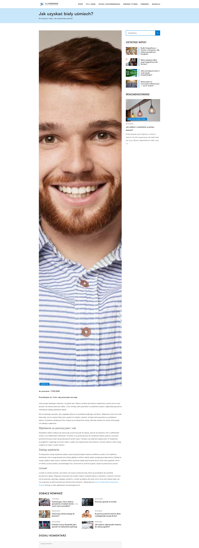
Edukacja (156, 4)
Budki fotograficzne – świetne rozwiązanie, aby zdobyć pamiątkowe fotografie (150, 51)
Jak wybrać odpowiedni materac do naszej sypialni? (108, 526)
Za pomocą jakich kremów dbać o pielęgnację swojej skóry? (108, 515)
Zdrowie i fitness (130, 4)
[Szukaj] (157, 33)
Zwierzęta (145, 4)
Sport (80, 4)
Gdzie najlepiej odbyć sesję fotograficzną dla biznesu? (149, 62)
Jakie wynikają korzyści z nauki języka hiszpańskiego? (150, 73)
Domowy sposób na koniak (106, 502)
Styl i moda (90, 4)
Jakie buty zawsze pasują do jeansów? (63, 515)
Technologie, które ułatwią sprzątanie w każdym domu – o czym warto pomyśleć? (64, 504)
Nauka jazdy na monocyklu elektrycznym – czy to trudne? (150, 84)
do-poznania (44, 391)
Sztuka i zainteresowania (109, 4)
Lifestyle (44, 384)
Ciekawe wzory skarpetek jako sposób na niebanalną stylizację (64, 526)
